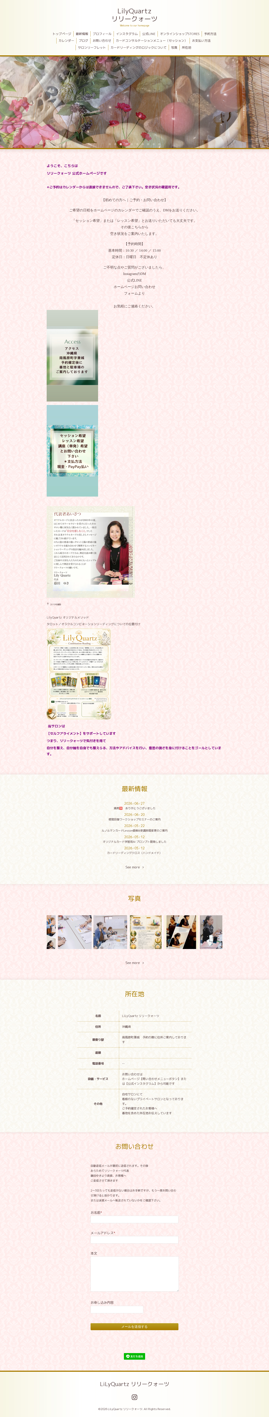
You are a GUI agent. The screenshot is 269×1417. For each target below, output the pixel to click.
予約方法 (210, 34)
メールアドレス (103, 1233)
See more (134, 867)
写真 (174, 47)
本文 (94, 1253)
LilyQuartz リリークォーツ (134, 14)
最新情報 (82, 34)
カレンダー (66, 40)
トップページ (62, 34)
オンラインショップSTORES (179, 34)
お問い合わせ (102, 40)
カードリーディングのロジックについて (139, 47)
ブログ (83, 40)
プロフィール (102, 34)
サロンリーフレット (92, 47)
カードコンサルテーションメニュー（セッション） (151, 40)
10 (159, 144)
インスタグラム (127, 34)
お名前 (96, 1212)
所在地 (186, 47)
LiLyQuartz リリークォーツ (134, 1384)
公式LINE (148, 34)
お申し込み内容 (102, 1302)
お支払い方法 (201, 40)
